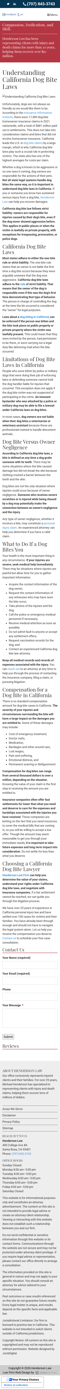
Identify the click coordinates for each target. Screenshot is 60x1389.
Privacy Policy (11, 1121)
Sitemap (7, 1128)
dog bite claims (33, 143)
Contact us (9, 938)
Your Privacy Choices (25, 1379)
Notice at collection (16, 1385)
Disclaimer (9, 1115)
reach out (14, 669)
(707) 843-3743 (41, 3)
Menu (54, 14)
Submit (8, 1036)
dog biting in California (34, 317)
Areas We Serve (12, 1109)
